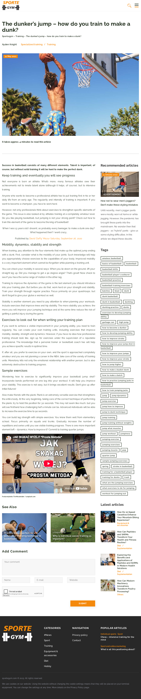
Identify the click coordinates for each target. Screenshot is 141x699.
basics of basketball (112, 264)
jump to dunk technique (114, 412)
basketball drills (110, 269)
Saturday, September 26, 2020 (66, 238)
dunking (129, 302)
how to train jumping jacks (115, 390)
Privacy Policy (77, 687)
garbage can (108, 322)
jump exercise (109, 401)
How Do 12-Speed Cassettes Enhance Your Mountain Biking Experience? (128, 516)
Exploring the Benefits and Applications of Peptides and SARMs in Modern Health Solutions (127, 562)
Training (51, 44)
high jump (124, 322)
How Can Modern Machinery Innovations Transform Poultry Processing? (126, 586)
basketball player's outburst (116, 275)
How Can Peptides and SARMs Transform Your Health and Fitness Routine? (126, 537)
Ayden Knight (9, 44)
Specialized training (32, 44)
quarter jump (108, 456)
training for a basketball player (117, 472)
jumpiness (125, 434)
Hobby (47, 666)
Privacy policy (80, 635)
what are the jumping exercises (117, 483)
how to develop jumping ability (117, 333)
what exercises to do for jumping (118, 488)
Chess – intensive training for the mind (117, 638)
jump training (108, 417)
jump (104, 396)
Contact (76, 640)
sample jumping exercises (115, 461)
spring (105, 466)
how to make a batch (112, 375)
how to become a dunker (114, 328)
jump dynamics (119, 396)
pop (124, 450)
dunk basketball (110, 296)
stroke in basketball (122, 466)
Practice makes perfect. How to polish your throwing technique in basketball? (22, 536)
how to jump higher (111, 364)
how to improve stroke (113, 339)
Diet (46, 661)
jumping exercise (110, 439)
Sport (47, 640)
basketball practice (111, 280)
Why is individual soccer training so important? (72, 537)
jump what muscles (111, 428)
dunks (126, 307)
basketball (131, 264)
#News (47, 635)
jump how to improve (112, 406)
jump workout (109, 434)
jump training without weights (117, 423)
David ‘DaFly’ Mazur (39, 238)
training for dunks (111, 477)
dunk (126, 291)
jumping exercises (111, 445)
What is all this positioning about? (118, 649)
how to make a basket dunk (115, 370)
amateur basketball (111, 258)
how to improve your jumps (115, 353)
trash (126, 477)
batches (106, 291)
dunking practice (110, 307)
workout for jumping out (114, 494)
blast (117, 291)
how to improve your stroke (115, 359)
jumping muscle (110, 450)
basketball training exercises (116, 285)
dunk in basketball (111, 302)
